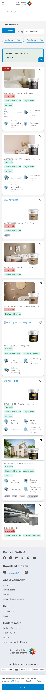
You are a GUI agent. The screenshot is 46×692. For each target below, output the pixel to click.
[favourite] (40, 70)
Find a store (9, 590)
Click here (16, 681)
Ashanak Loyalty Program (16, 642)
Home (6, 637)
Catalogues (9, 633)
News (6, 594)
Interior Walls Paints (13, 40)
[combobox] (23, 12)
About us (7, 585)
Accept (23, 687)
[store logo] (23, 3)
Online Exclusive (11, 628)
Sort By (19, 31)
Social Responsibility (13, 599)
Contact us (8, 611)
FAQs (5, 616)
